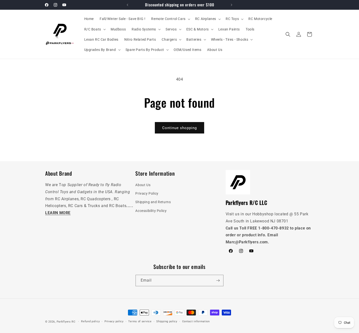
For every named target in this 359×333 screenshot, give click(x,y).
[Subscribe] (217, 280)
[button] (170, 19)
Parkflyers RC (66, 321)
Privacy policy (114, 321)
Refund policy (90, 321)
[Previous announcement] (127, 5)
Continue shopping (179, 128)
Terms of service (139, 321)
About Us (142, 185)
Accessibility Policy (151, 211)
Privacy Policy (146, 194)
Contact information (196, 321)
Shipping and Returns (153, 202)
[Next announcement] (231, 5)
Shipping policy (166, 321)
